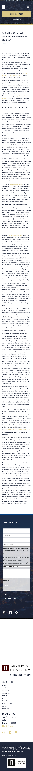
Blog (3, 698)
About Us (5, 688)
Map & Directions (8, 726)
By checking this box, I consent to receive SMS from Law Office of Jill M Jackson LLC (15, 549)
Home (4, 685)
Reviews (4, 695)
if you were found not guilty (15, 235)
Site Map (4, 706)
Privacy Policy (6, 708)
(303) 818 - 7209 (10, 598)
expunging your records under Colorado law (18, 429)
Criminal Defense (7, 690)
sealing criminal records (15, 184)
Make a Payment (7, 703)
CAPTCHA (6, 580)
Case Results (6, 693)
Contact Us (5, 701)
